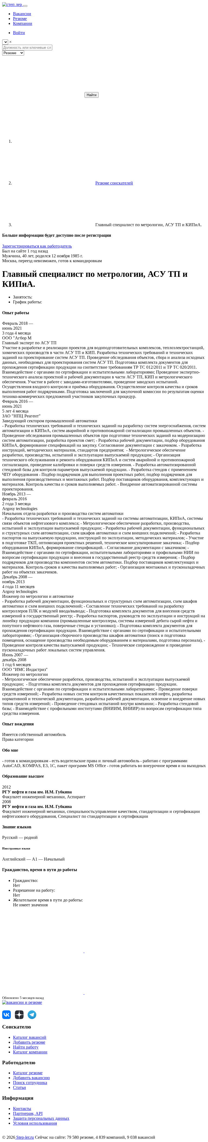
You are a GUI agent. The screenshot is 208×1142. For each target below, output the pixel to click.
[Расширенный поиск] (42, 94)
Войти (19, 32)
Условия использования (35, 1123)
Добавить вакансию (31, 1077)
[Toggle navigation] (25, 6)
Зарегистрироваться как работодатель (37, 246)
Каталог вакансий (29, 1037)
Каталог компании (30, 1052)
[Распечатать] (125, 992)
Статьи (19, 1087)
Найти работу (25, 1047)
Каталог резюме (28, 1072)
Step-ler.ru (24, 1137)
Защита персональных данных (41, 1118)
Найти (91, 95)
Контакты (22, 1108)
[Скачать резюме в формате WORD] (125, 951)
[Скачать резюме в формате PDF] (43, 992)
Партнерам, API (28, 1113)
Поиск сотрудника (30, 1082)
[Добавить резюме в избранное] (43, 951)
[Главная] (53, 141)
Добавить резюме (29, 1042)
